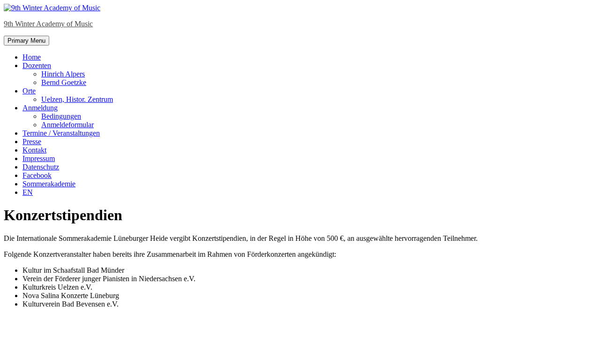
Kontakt (34, 150)
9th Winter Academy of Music (48, 24)
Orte (29, 91)
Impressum (38, 158)
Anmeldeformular (67, 125)
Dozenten (36, 65)
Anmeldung (40, 108)
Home (31, 57)
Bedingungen (61, 116)
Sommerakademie (48, 184)
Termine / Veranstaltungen (61, 133)
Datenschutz (40, 167)
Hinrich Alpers (63, 74)
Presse (31, 142)
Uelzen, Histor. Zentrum (77, 99)
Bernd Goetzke (63, 82)
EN (27, 192)
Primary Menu (26, 40)
